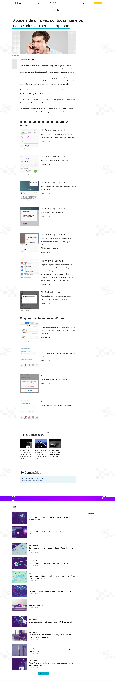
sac (81, 2)
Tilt (57, 9)
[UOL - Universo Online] (20, 3)
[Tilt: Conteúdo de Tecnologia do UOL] (17, 3)
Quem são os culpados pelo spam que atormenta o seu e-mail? (42, 90)
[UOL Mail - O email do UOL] (85, 3)
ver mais (43, 673)
